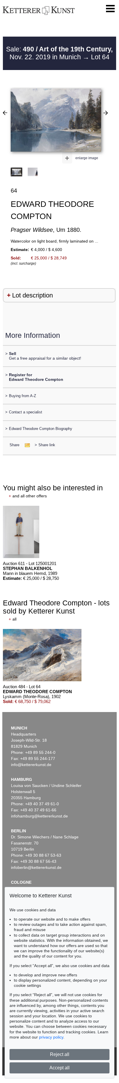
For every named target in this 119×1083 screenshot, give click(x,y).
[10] (5, 112)
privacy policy (51, 1037)
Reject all (59, 1054)
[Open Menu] (110, 8)
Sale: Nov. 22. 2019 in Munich (59, 53)
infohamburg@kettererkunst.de (39, 816)
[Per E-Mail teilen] (26, 445)
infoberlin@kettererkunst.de (36, 867)
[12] (105, 112)
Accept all (59, 1067)
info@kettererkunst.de (31, 764)
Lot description (32, 295)
